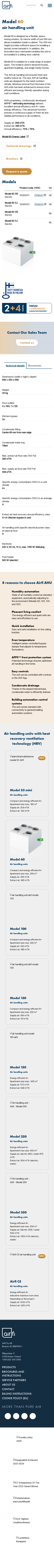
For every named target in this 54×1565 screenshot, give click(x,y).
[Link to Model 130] (25, 979)
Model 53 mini (21, 790)
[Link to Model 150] (23, 1048)
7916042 (38, 204)
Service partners (14, 1380)
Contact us (27, 342)
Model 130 (18, 998)
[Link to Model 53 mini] (23, 771)
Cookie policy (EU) (15, 1398)
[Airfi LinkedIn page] (8, 1416)
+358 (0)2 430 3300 (11, 1359)
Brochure (12, 158)
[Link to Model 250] (21, 1117)
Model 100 (18, 929)
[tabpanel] (27, 468)
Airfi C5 (15, 1281)
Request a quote (17, 171)
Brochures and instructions (13, 1373)
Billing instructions (16, 1393)
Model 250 (18, 1136)
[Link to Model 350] (21, 1193)
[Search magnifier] (42, 5)
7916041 (38, 195)
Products (9, 1367)
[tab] (15, 365)
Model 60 (17, 859)
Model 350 (18, 1212)
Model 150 (18, 1067)
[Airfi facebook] (16, 1416)
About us (8, 1384)
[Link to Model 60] (26, 840)
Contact (8, 1389)
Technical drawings (19, 146)
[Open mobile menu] (50, 5)
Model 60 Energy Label (13, 136)
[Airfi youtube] (33, 1416)
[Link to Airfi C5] (23, 1266)
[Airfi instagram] (24, 1416)
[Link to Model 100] (25, 909)
